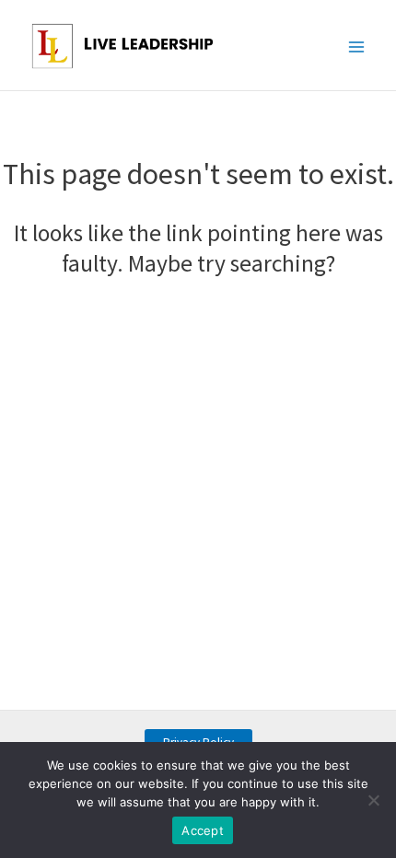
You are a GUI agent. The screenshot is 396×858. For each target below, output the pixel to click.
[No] (373, 800)
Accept (202, 830)
